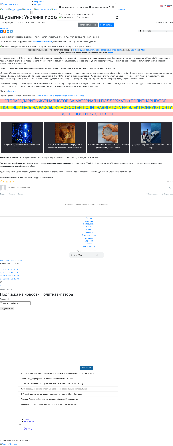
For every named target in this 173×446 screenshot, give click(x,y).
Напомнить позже (87, 25)
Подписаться (106, 25)
